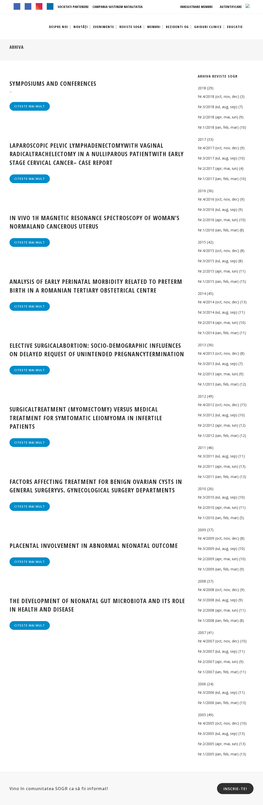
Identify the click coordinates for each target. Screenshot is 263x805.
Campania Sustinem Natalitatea (117, 6)
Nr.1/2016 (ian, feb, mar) (218, 230)
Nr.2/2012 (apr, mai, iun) (218, 425)
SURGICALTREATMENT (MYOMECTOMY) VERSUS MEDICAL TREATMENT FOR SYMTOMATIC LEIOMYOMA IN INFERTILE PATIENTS (86, 417)
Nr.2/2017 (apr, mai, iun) (218, 168)
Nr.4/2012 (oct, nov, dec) (218, 404)
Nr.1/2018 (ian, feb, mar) (218, 127)
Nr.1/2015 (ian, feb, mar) (218, 281)
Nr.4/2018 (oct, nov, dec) (218, 96)
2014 (202, 293)
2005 (202, 714)
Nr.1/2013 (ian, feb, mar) (218, 384)
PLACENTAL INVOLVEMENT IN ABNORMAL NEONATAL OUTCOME (94, 545)
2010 (202, 488)
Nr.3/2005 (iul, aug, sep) (217, 733)
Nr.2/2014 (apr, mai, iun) (218, 322)
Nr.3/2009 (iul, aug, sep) (217, 548)
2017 (202, 139)
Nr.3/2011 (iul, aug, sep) (217, 456)
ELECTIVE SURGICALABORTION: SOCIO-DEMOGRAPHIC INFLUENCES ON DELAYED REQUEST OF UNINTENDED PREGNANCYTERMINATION (97, 349)
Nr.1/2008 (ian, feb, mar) (218, 620)
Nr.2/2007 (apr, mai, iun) (218, 661)
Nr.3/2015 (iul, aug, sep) (217, 260)
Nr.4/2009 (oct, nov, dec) (218, 538)
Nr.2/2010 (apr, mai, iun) (218, 507)
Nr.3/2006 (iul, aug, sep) (217, 692)
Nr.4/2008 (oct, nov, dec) (218, 589)
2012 (202, 396)
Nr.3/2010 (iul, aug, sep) (217, 497)
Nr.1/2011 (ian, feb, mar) (218, 476)
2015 (202, 242)
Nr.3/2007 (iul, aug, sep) (217, 651)
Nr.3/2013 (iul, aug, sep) (217, 363)
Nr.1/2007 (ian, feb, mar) (218, 671)
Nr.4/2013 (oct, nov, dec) (218, 353)
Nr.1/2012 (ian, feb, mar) (218, 435)
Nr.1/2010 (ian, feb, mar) (218, 517)
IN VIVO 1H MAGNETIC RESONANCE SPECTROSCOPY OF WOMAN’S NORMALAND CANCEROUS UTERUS (95, 221)
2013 (202, 344)
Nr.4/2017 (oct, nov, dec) (218, 147)
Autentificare (230, 6)
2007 (202, 632)
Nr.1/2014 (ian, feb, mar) (218, 332)
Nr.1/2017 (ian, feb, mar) (218, 178)
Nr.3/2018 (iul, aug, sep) (217, 106)
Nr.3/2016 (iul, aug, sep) (217, 209)
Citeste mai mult (29, 106)
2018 (202, 88)
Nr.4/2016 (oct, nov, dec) (218, 199)
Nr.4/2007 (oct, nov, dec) (218, 641)
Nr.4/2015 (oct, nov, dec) (218, 250)
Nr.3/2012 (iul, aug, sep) (217, 415)
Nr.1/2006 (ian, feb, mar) (218, 702)
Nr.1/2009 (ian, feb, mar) (218, 569)
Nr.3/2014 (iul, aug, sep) (217, 312)
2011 (202, 447)
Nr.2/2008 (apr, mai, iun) (218, 610)
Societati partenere (73, 6)
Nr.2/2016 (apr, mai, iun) (218, 219)
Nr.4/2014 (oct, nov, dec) (218, 301)
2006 (202, 683)
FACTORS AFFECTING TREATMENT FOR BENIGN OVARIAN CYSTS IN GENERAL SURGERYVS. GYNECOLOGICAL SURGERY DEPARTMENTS (96, 485)
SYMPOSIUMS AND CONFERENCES (53, 83)
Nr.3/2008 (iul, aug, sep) (217, 599)
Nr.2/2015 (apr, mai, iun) (218, 271)
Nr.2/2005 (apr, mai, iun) (218, 743)
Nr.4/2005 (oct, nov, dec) (218, 723)
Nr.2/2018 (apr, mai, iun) (218, 117)
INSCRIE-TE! (235, 788)
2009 (202, 529)
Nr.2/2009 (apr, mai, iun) (218, 558)
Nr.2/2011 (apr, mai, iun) (218, 466)
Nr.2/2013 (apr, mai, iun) (218, 373)
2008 (202, 581)
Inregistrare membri (196, 6)
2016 (202, 190)
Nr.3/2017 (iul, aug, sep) (217, 158)
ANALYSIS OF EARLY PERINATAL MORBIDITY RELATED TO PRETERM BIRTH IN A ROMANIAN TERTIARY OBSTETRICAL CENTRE (96, 285)
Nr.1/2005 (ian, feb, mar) (218, 754)
